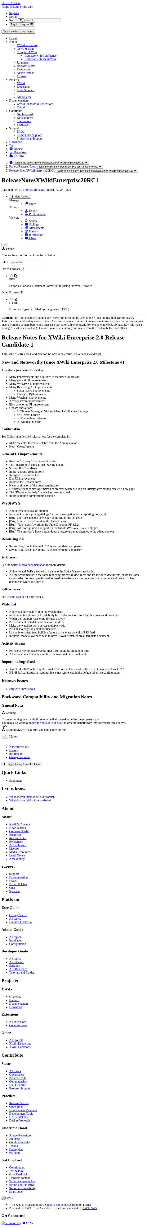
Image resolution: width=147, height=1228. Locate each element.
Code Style (16, 1106)
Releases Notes (26, 66)
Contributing (16, 1167)
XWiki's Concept (27, 45)
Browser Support (19, 1088)
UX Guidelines (18, 1117)
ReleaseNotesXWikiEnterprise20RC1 (32, 170)
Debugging (16, 1149)
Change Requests (19, 757)
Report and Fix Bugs (21, 1184)
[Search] (21, 20)
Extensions (23, 86)
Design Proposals (19, 1120)
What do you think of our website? (30, 800)
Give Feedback (18, 1174)
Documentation (18, 877)
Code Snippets (25, 90)
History (33, 231)
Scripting (14, 965)
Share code (16, 1191)
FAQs (20, 131)
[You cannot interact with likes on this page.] (5, 737)
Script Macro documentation (28, 565)
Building (14, 1138)
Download (15, 142)
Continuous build (19, 1142)
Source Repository (20, 1135)
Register (14, 13)
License (21, 76)
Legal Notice (17, 855)
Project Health (17, 1078)
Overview (15, 996)
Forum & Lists (18, 884)
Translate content (19, 1177)
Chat (12, 887)
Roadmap (23, 62)
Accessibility (17, 859)
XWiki (21, 83)
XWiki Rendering (20, 1043)
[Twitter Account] (24, 1223)
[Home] (11, 162)
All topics (15, 918)
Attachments (36, 228)
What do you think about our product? (32, 797)
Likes (32, 238)
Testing (13, 1145)
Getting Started (18, 915)
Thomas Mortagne (34, 189)
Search (13, 20)
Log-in (13, 16)
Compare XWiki (27, 52)
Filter (5, 262)
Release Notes (17, 838)
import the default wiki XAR (46, 722)
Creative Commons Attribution (63, 1204)
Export (32, 210)
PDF (12, 279)
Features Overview (20, 922)
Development (25, 117)
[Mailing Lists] (28, 1223)
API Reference (18, 969)
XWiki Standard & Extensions (35, 104)
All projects (24, 97)
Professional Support (29, 138)
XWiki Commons (19, 1047)
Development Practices (23, 1110)
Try (11, 145)
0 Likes (13, 736)
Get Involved (25, 114)
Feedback (23, 124)
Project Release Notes (22, 166)
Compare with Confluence (40, 55)
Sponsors (14, 891)
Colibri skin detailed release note (26, 436)
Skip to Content (11, 3)
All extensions (17, 1021)
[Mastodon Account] (11, 1223)
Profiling (14, 1152)
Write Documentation (22, 1181)
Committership (18, 1081)
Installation (15, 940)
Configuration (17, 944)
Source (33, 221)
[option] (77, 281)
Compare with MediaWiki (40, 59)
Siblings (33, 224)
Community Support (29, 135)
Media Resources (19, 852)
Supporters (15, 780)
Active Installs (25, 72)
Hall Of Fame (17, 1085)
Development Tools (21, 1113)
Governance (16, 1074)
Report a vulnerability (22, 1188)
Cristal (21, 107)
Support (14, 873)
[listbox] (73, 289)
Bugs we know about (22, 688)
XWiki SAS (89, 1208)
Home (13, 38)
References (23, 69)
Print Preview (37, 214)
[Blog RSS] (31, 1223)
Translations (24, 121)
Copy (32, 203)
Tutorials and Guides (21, 972)
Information (35, 234)
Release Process (19, 1103)
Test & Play (16, 1171)
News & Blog (25, 48)
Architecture (16, 962)
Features (14, 1000)
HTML (13, 302)
